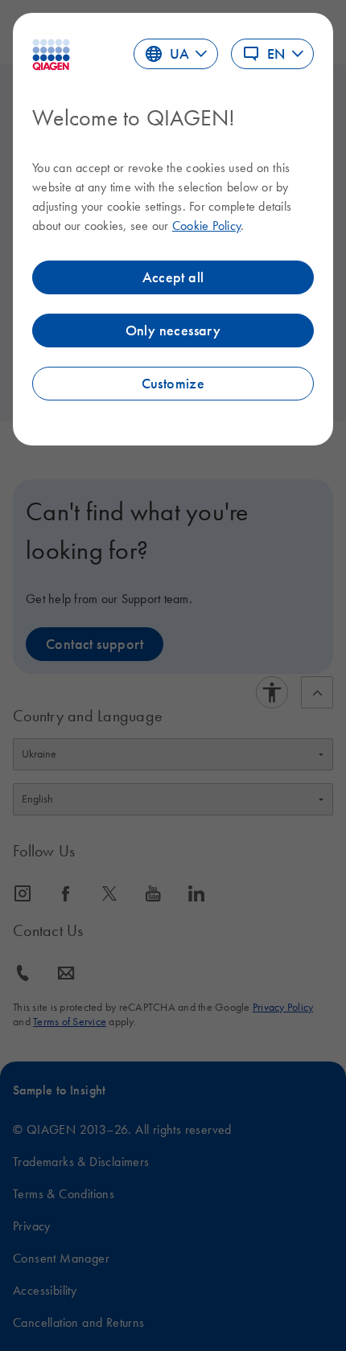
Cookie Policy (206, 225)
